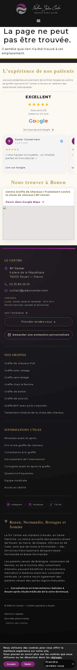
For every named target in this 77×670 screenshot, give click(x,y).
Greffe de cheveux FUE (19, 363)
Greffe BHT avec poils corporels (25, 405)
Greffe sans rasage (16, 377)
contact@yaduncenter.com (28, 290)
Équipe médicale (15, 480)
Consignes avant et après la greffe (27, 466)
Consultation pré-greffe (20, 452)
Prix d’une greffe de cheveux (23, 445)
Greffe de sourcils (16, 398)
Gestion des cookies (17, 623)
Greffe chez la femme (18, 384)
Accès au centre (15, 487)
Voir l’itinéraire (14, 312)
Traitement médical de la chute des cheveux (34, 412)
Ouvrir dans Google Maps (23, 202)
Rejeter (27, 664)
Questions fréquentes (18, 473)
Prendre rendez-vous (36, 321)
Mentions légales (13, 614)
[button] (38, 20)
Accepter (11, 664)
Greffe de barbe (15, 391)
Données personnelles (16, 618)
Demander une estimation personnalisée (41, 334)
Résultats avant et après (20, 438)
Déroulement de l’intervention (24, 459)
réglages (56, 657)
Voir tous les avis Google (36, 129)
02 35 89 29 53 (19, 284)
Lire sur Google (15, 167)
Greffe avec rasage (17, 370)
